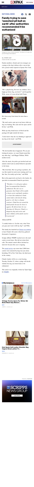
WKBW (6, 272)
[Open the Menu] (2, 2)
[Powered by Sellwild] (29, 378)
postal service (9, 248)
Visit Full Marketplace (26, 282)
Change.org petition (25, 229)
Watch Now (29, 2)
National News (8, 14)
